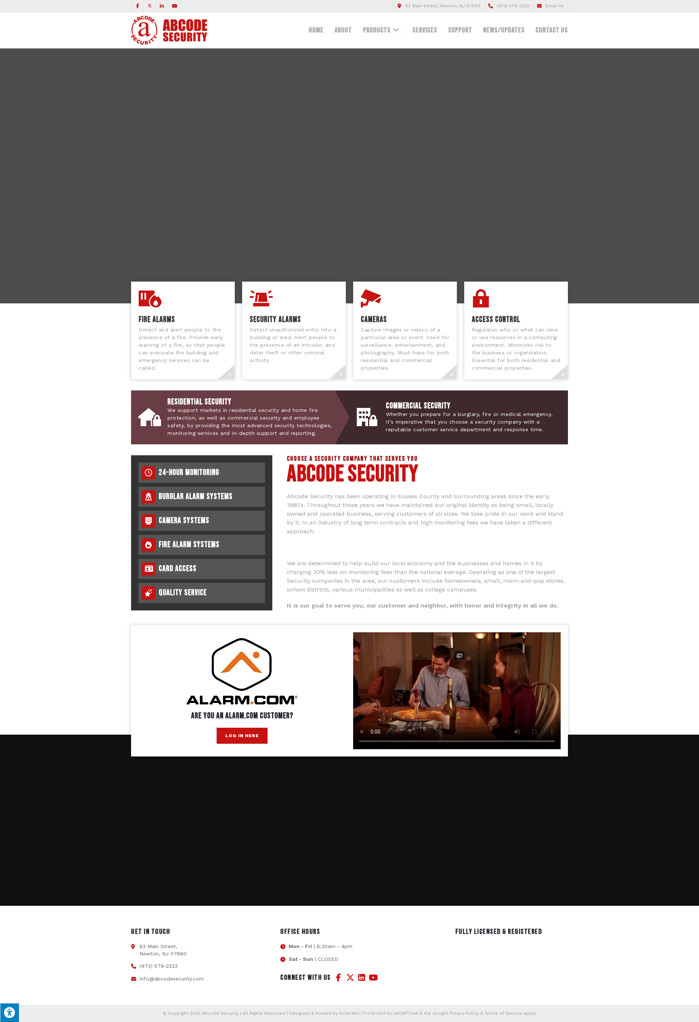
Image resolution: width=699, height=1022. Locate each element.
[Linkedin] (362, 978)
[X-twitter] (350, 978)
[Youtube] (374, 978)
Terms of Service (503, 1013)
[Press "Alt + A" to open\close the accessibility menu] (9, 1012)
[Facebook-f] (339, 978)
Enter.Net (349, 1013)
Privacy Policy (464, 1013)
